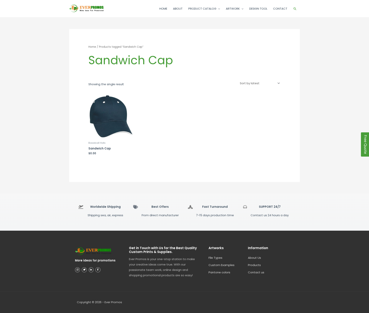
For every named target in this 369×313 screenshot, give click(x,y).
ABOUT (178, 9)
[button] (295, 9)
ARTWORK (233, 9)
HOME (163, 9)
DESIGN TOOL (258, 9)
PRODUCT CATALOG (202, 9)
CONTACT (280, 9)
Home (92, 47)
